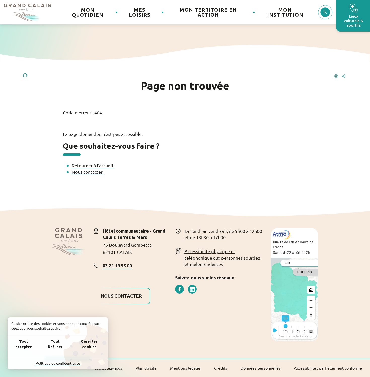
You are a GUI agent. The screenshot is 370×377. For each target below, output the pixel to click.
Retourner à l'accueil (92, 165)
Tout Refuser (55, 344)
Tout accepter (23, 344)
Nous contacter (87, 171)
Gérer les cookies (89, 344)
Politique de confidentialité (58, 363)
